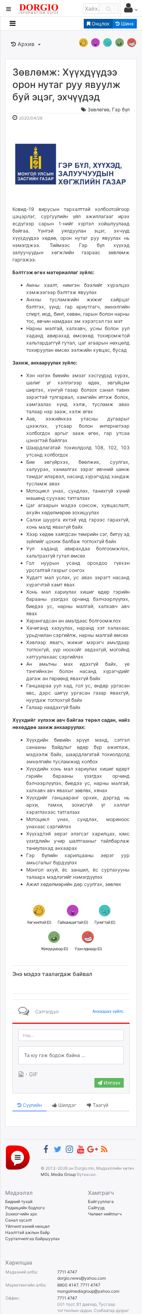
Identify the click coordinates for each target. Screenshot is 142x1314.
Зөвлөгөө (98, 109)
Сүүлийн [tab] (31, 1105)
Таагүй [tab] (99, 1105)
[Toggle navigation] (12, 23)
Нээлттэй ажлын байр (27, 1232)
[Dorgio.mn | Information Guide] (17, 1157)
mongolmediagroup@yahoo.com (88, 1291)
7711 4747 (67, 1271)
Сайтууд (96, 1207)
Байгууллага (101, 1201)
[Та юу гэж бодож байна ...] (71, 1055)
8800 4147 (67, 1285)
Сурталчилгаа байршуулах (32, 1238)
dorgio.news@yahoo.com (81, 1278)
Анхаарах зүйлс (108, 1011)
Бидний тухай (18, 1201)
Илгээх (111, 1083)
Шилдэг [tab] (66, 1105)
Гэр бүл (121, 109)
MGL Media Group (58, 1174)
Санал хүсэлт (18, 1220)
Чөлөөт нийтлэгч (105, 1213)
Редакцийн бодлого (25, 1207)
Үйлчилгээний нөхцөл (27, 1226)
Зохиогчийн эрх (21, 1213)
